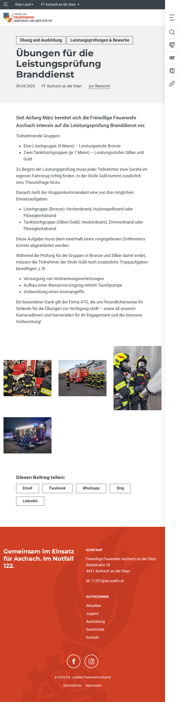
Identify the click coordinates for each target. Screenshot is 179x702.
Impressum (93, 685)
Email (27, 488)
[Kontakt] (172, 45)
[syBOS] (172, 58)
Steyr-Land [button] (23, 4)
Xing (120, 488)
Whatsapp (91, 488)
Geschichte (95, 629)
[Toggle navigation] (172, 17)
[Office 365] (172, 70)
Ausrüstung (95, 621)
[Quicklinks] (172, 83)
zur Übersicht (99, 86)
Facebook (57, 488)
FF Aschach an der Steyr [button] (59, 4)
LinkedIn (30, 501)
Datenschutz (72, 685)
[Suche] (172, 32)
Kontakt (92, 637)
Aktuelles (93, 605)
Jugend (92, 613)
